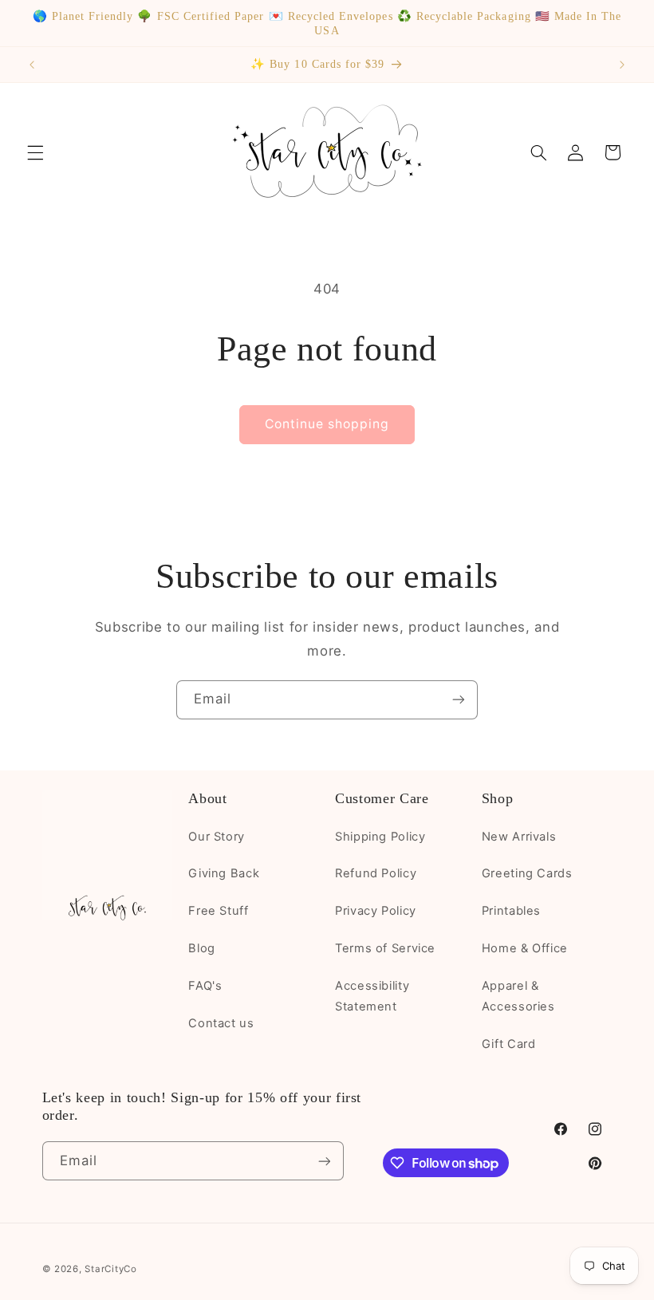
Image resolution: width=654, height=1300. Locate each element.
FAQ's (205, 986)
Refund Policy (375, 873)
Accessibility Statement (372, 996)
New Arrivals (519, 836)
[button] (35, 152)
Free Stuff (218, 911)
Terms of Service (385, 948)
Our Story (216, 836)
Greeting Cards (527, 873)
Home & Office (525, 948)
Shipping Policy (380, 836)
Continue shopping (327, 423)
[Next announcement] (622, 64)
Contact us (221, 1023)
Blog (201, 948)
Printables (511, 911)
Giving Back (223, 873)
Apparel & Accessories (518, 996)
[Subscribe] (458, 699)
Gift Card (509, 1044)
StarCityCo (110, 1268)
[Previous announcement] (31, 64)
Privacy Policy (375, 911)
